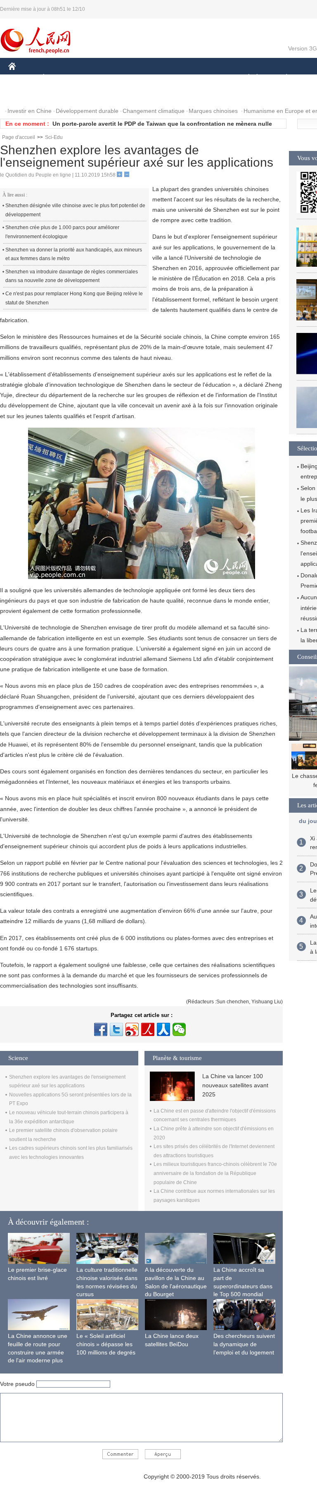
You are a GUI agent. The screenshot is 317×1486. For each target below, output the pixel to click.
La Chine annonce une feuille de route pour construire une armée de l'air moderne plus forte (37, 1352)
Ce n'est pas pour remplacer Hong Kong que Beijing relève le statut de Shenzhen (74, 298)
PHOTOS (61, 94)
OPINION (26, 94)
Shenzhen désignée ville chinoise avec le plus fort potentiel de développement (75, 210)
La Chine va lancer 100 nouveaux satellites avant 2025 (235, 1085)
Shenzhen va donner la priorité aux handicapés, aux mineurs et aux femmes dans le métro (73, 254)
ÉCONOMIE (59, 77)
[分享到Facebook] (100, 1029)
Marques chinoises (213, 111)
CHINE (22, 77)
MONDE (97, 77)
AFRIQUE (132, 77)
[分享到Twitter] (116, 1029)
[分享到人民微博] (147, 1029)
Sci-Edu (54, 137)
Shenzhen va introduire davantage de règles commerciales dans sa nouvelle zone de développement (71, 276)
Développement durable (87, 111)
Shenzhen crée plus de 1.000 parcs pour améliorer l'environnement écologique (62, 232)
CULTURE (207, 77)
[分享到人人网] (163, 1029)
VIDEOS (95, 94)
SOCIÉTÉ (245, 77)
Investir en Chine (29, 111)
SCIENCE (170, 77)
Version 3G (302, 48)
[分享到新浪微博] (132, 1029)
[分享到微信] (179, 1029)
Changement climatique (154, 111)
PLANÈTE (282, 77)
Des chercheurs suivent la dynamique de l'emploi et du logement (244, 1344)
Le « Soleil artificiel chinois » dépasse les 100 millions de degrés (105, 1344)
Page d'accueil (18, 137)
